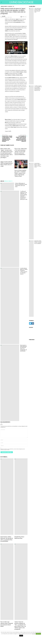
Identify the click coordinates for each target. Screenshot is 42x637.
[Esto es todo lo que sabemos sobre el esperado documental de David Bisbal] (7, 581)
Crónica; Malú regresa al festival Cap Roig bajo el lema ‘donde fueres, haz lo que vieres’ (21, 185)
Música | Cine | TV (8, 181)
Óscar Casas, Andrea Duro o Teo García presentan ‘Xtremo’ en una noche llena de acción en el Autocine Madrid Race (20, 151)
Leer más (33, 633)
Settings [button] (21, 635)
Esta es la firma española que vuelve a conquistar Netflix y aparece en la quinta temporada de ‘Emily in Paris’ (20, 173)
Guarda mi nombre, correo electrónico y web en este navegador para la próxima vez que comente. (13, 449)
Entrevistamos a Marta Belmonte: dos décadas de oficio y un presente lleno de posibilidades (23, 348)
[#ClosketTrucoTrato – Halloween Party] (20, 496)
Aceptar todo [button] (38, 633)
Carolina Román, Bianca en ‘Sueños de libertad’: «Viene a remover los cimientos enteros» (23, 271)
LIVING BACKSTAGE (21, 2)
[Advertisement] (35, 347)
